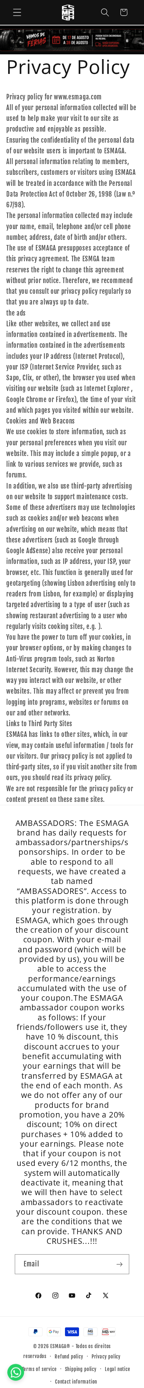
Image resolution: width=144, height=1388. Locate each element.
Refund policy (69, 1357)
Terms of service (39, 1369)
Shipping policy (81, 1369)
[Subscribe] (119, 1264)
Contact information (76, 1382)
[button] (17, 12)
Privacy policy (106, 1357)
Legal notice (117, 1369)
